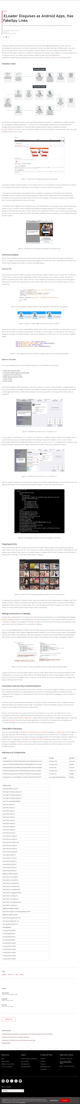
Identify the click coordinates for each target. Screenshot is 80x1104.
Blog (3, 1058)
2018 (34, 617)
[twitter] (39, 295)
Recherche (11, 974)
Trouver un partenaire (7, 1066)
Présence (42, 1064)
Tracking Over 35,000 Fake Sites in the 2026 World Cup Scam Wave (18, 1040)
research (54, 57)
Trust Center (43, 1069)
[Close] (77, 1100)
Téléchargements (25, 1064)
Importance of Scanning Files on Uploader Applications (16, 1037)
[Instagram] (16, 1081)
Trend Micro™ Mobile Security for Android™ (34, 732)
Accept (65, 1100)
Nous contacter (25, 1061)
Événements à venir (45, 1066)
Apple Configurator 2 (25, 718)
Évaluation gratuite (25, 1066)
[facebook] (7, 1081)
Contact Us (8, 1019)
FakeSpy (13, 622)
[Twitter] (11, 1081)
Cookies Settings (54, 1100)
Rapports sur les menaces (8, 1064)
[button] (8, 1019)
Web (17, 974)
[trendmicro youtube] (20, 1081)
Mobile (22, 974)
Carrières (42, 1061)
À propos (42, 1058)
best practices (10, 720)
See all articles (6, 1043)
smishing (10, 129)
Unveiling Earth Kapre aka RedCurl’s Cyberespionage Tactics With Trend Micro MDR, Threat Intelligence (27, 1034)
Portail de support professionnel (29, 1058)
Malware (4, 974)
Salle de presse (5, 1061)
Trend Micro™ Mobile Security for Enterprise (36, 739)
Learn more (22, 1102)
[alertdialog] (40, 1100)
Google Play (60, 732)
